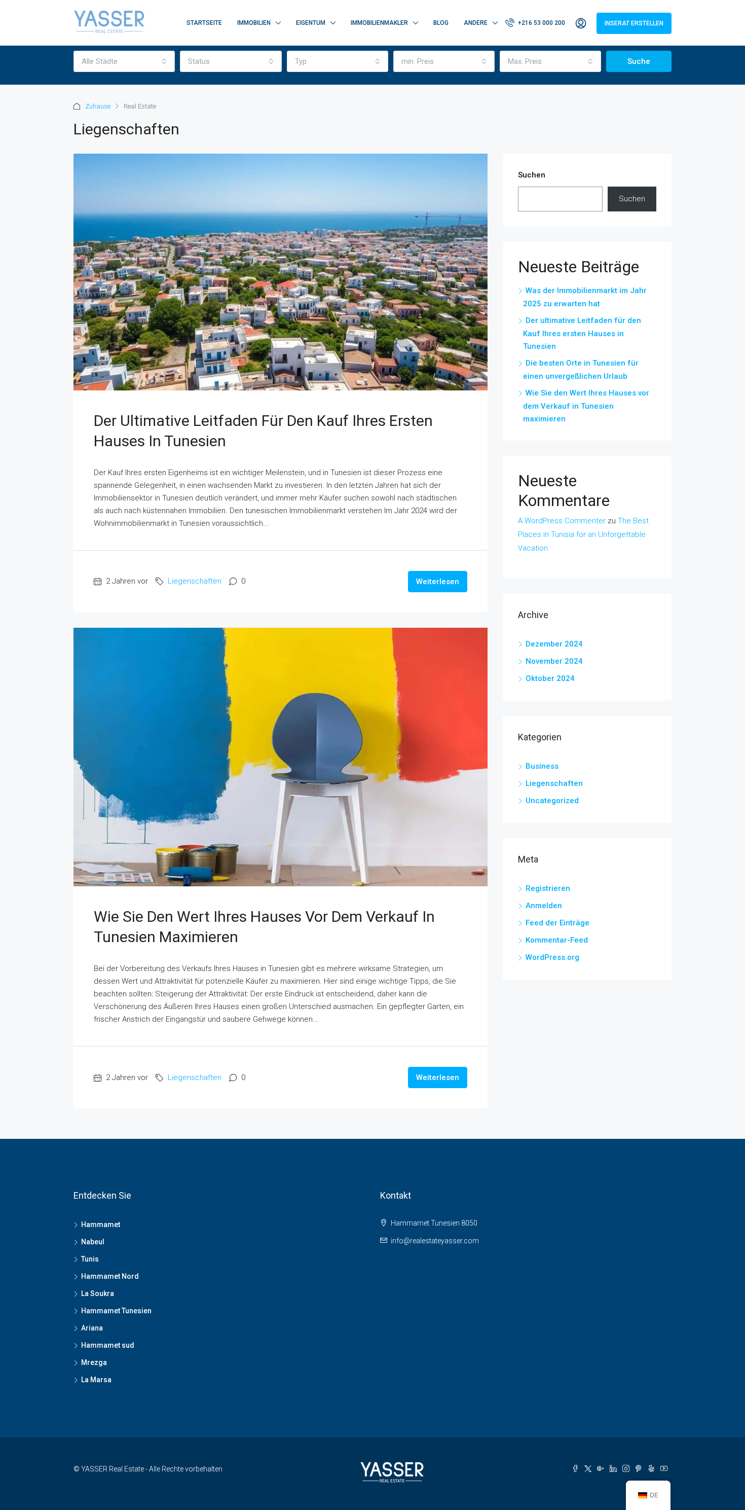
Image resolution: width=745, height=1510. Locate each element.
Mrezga (94, 1362)
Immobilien (254, 22)
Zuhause (97, 106)
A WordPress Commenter (562, 520)
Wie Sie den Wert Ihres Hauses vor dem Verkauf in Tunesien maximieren (586, 405)
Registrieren (548, 888)
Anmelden (544, 905)
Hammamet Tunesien (116, 1311)
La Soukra (97, 1293)
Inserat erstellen (634, 23)
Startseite (204, 22)
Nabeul (92, 1242)
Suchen (531, 174)
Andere (476, 22)
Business (542, 766)
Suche (638, 61)
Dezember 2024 (554, 644)
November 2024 (554, 661)
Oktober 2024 (550, 678)
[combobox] (124, 61)
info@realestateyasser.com (435, 1241)
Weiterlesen (437, 581)
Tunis (90, 1259)
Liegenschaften (194, 581)
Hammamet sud (107, 1345)
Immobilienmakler (379, 22)
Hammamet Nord (110, 1276)
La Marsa (96, 1380)
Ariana (92, 1328)
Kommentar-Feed (557, 940)
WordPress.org (552, 957)
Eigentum (310, 22)
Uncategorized (552, 800)
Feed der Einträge (557, 922)
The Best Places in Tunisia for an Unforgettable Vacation (583, 534)
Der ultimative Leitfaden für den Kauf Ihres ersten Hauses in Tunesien (582, 333)
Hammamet (100, 1224)
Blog (441, 22)
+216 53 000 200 (540, 22)
